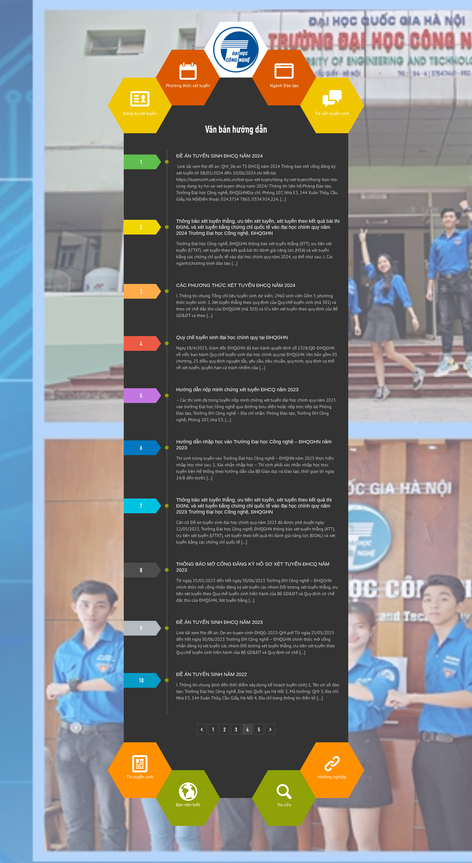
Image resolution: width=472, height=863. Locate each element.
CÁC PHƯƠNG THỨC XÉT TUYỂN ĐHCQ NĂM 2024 (235, 285)
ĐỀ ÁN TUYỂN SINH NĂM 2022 (211, 674)
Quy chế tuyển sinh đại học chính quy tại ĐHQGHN (232, 337)
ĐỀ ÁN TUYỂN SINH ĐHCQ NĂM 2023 (219, 622)
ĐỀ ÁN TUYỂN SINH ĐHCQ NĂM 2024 (219, 156)
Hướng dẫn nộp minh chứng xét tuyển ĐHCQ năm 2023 (237, 389)
